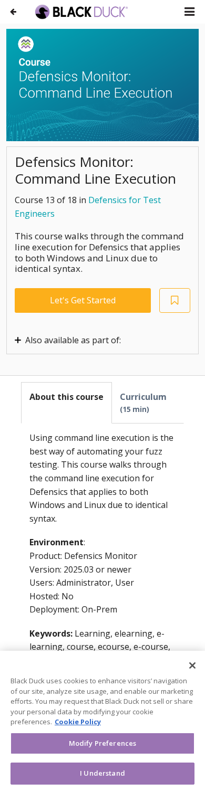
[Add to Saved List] (175, 300)
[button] (189, 12)
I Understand (102, 773)
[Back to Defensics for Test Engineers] (13, 12)
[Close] (192, 665)
